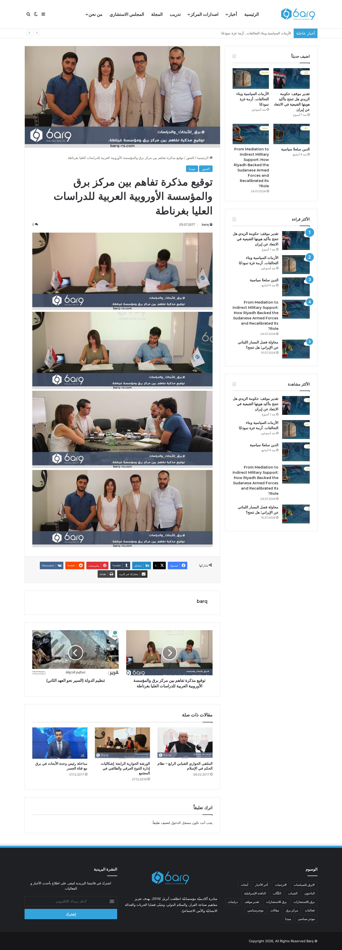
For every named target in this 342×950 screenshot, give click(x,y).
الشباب (292, 893)
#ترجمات (281, 885)
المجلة (157, 14)
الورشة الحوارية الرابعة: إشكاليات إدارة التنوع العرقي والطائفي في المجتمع (125, 768)
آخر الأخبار (261, 885)
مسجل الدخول (181, 823)
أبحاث (244, 885)
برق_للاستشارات (304, 902)
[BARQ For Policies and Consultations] (298, 14)
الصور (190, 158)
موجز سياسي (306, 919)
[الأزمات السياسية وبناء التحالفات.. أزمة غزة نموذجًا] (251, 78)
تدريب (175, 14)
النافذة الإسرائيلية (255, 893)
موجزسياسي (255, 910)
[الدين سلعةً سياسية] (291, 134)
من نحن (95, 14)
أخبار (233, 14)
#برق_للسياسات (304, 885)
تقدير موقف (252, 902)
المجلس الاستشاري (127, 14)
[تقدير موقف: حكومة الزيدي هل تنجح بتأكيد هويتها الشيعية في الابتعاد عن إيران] (291, 78)
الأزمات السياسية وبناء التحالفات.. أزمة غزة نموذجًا (252, 99)
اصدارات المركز (205, 14)
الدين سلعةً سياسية (278, 33)
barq (205, 224)
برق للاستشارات (276, 902)
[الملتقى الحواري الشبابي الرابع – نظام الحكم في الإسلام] (185, 742)
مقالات (274, 910)
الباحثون (309, 893)
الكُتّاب (277, 893)
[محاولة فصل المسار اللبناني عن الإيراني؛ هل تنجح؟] (296, 349)
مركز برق (292, 910)
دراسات (233, 902)
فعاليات (310, 910)
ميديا (192, 169)
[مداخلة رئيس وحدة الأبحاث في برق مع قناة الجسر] (59, 742)
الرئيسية (251, 14)
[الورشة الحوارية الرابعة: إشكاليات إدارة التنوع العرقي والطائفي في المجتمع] (122, 742)
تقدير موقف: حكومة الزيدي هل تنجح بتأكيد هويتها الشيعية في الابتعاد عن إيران (255, 238)
